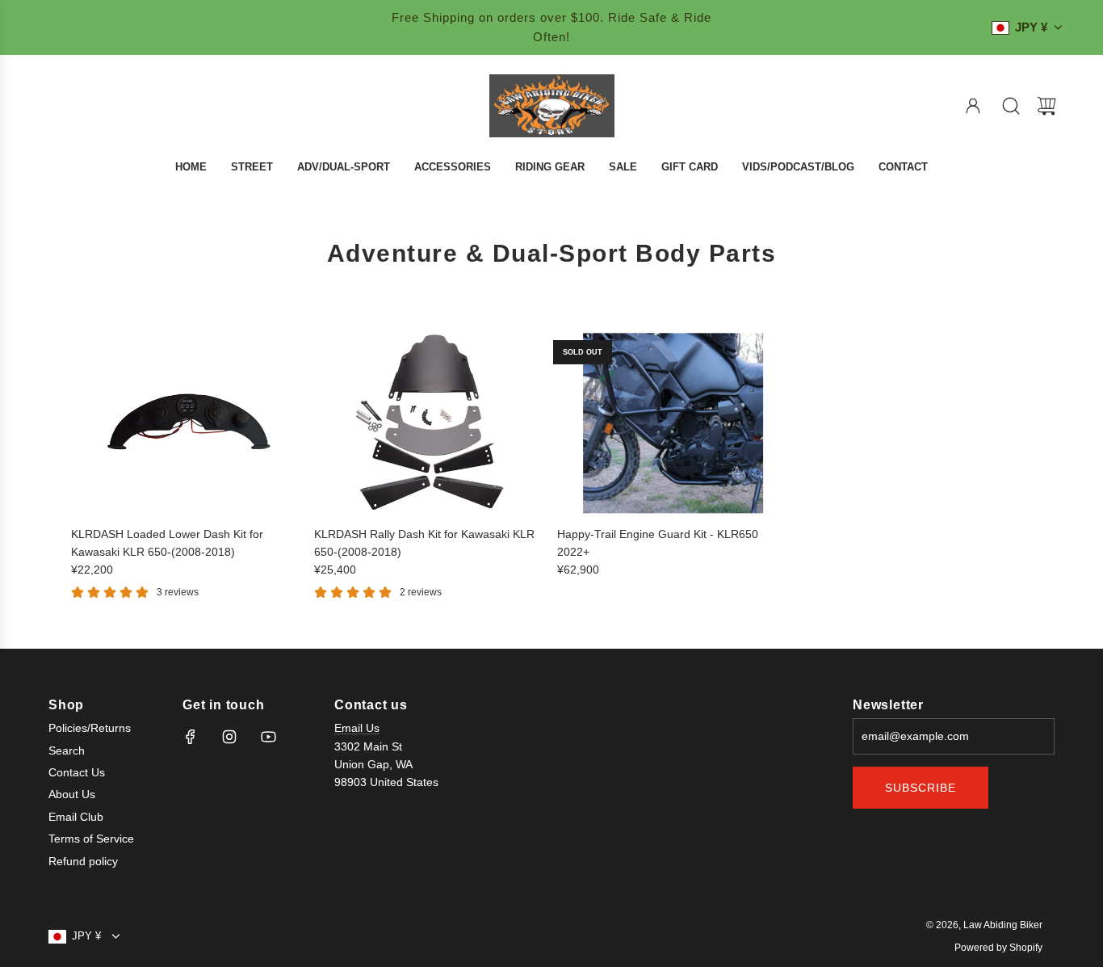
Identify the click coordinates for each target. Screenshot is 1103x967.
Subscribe (920, 787)
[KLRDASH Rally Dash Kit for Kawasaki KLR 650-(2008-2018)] (430, 423)
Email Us (357, 727)
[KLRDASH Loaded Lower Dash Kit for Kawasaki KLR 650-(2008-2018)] (187, 423)
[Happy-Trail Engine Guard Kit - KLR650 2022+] (673, 423)
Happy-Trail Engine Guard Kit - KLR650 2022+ (657, 543)
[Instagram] (229, 737)
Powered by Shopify (998, 947)
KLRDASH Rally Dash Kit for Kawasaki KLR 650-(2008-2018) (424, 543)
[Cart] (1046, 106)
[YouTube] (268, 737)
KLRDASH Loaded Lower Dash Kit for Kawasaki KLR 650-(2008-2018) (167, 543)
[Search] (1011, 106)
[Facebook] (190, 737)
